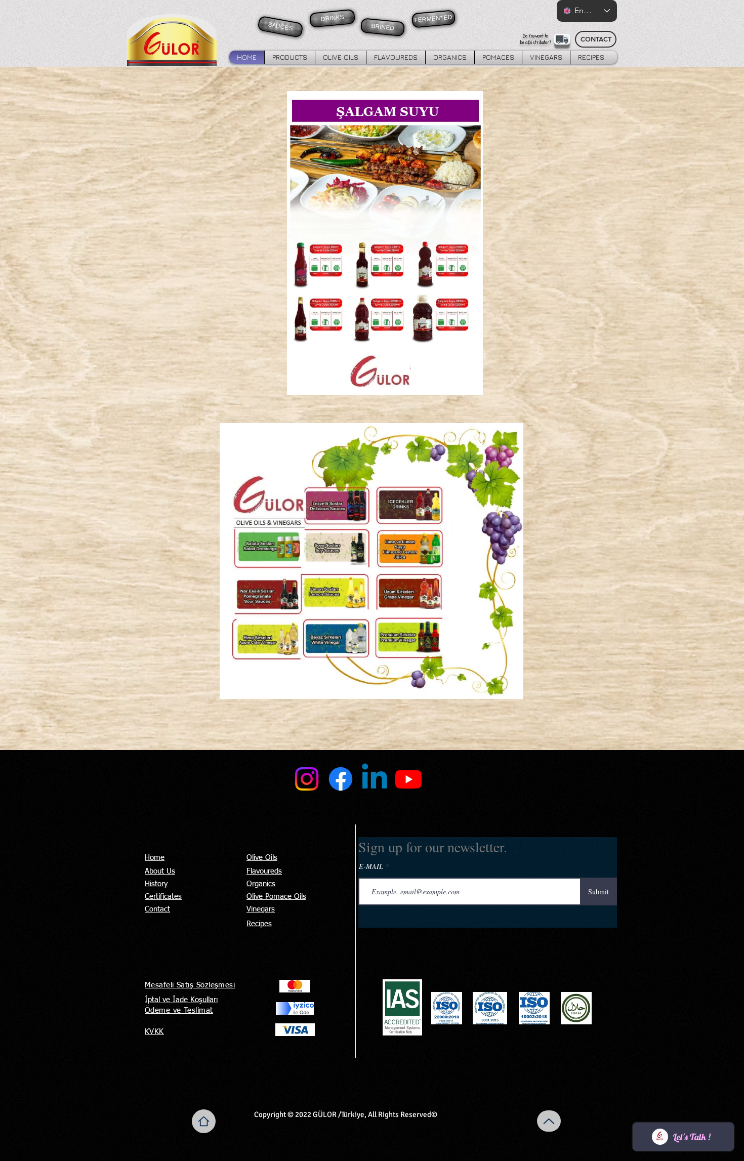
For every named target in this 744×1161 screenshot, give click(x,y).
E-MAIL (371, 866)
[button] (289, 57)
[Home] (204, 1121)
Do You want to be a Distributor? (535, 39)
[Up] (549, 1121)
